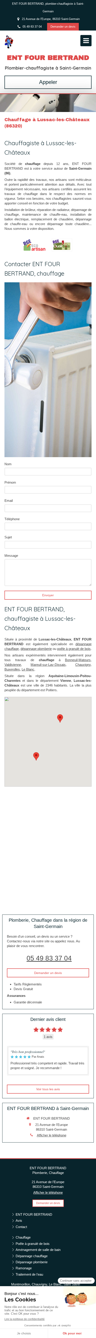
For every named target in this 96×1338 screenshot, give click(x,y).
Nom (8, 464)
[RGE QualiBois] (62, 245)
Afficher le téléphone (51, 1135)
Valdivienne (12, 665)
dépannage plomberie (36, 649)
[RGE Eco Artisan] (34, 245)
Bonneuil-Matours (78, 660)
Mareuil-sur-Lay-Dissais (48, 665)
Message (11, 555)
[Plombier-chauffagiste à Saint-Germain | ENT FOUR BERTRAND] (8, 41)
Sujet (8, 537)
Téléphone (12, 519)
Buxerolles (12, 669)
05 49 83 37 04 (49, 958)
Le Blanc (28, 669)
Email (8, 500)
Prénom (10, 482)
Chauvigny (83, 665)
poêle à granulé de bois (74, 649)
